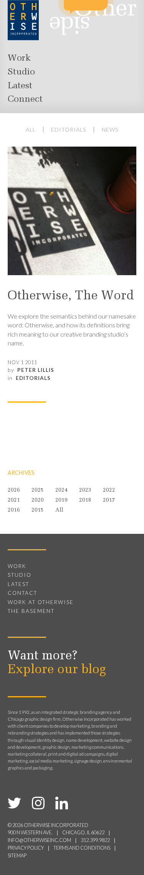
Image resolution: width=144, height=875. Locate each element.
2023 (85, 490)
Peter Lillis (35, 370)
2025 (37, 490)
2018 (85, 500)
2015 (37, 510)
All (31, 129)
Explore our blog (57, 670)
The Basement (31, 611)
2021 (14, 500)
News (110, 129)
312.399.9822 (95, 840)
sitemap (17, 855)
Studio (21, 72)
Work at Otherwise (41, 602)
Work (19, 58)
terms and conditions (81, 848)
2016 (14, 510)
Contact (22, 593)
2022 (109, 490)
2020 (37, 500)
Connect (25, 99)
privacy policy (26, 848)
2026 (14, 490)
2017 (109, 500)
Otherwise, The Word (71, 296)
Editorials (68, 129)
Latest (20, 86)
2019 (61, 500)
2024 (61, 490)
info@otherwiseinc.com (39, 840)
